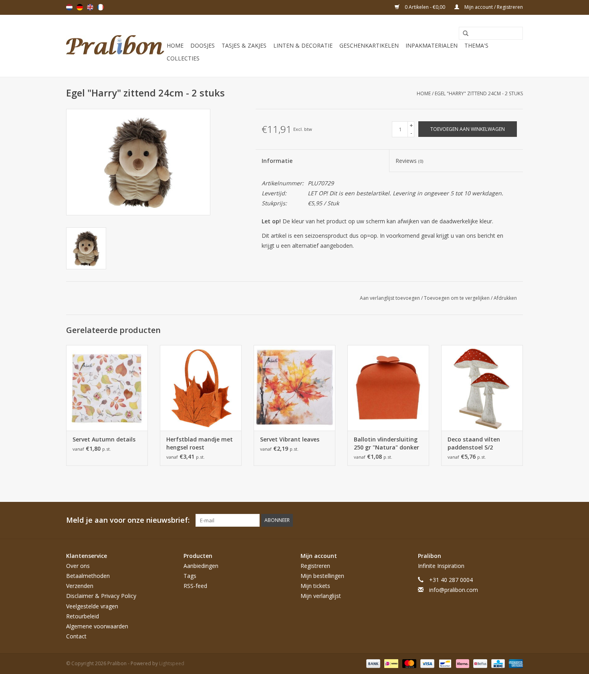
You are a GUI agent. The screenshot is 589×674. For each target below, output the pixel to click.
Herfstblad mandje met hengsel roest (199, 443)
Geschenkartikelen (369, 45)
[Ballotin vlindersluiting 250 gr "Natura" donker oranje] (388, 388)
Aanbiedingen (201, 566)
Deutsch (80, 7)
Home (175, 45)
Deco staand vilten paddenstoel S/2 (474, 443)
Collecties (183, 58)
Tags (190, 576)
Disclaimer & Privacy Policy (101, 596)
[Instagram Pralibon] (516, 520)
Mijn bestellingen (322, 576)
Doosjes (202, 45)
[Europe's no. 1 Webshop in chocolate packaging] (115, 45)
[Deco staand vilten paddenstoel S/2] (482, 388)
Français (100, 7)
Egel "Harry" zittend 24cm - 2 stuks (479, 93)
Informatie (277, 160)
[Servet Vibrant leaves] (294, 388)
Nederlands (69, 7)
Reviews (409, 160)
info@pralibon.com (453, 590)
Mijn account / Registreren (493, 7)
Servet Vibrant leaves (289, 439)
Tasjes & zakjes (244, 45)
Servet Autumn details (104, 439)
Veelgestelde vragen (92, 606)
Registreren (315, 566)
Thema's (476, 45)
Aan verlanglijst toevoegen (390, 298)
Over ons (78, 566)
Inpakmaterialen (431, 45)
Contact (76, 636)
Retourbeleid (82, 616)
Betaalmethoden (88, 576)
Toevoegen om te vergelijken (457, 298)
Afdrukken (505, 298)
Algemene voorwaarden (97, 626)
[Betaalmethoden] (372, 663)
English (90, 7)
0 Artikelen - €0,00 (424, 7)
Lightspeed (171, 663)
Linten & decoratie (303, 45)
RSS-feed (195, 586)
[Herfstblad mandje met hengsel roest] (201, 388)
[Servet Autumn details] (107, 388)
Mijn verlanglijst (321, 596)
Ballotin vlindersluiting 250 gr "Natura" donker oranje (386, 443)
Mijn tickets (315, 586)
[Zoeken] (463, 33)
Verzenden (79, 586)
